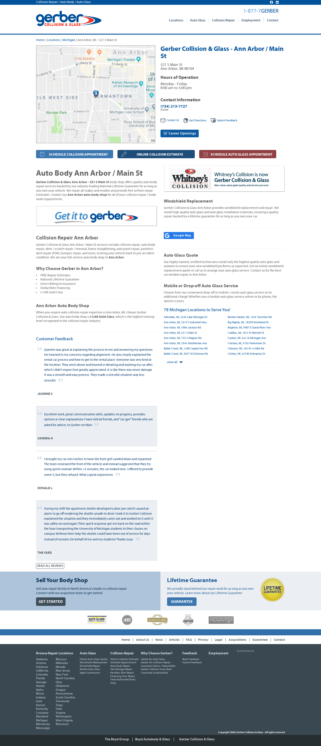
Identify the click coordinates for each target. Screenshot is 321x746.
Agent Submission (90, 672)
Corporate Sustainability (154, 672)
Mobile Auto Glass (90, 669)
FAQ (189, 640)
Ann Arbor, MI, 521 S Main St (180, 333)
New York (62, 674)
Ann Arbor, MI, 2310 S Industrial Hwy (185, 322)
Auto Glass (197, 20)
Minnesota (43, 724)
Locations (176, 20)
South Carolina (65, 697)
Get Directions (197, 120)
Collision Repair (223, 20)
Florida (40, 678)
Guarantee (260, 640)
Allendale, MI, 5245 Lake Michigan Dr (185, 317)
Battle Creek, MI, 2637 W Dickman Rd (186, 353)
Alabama (42, 659)
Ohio (59, 682)
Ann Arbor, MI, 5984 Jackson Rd (182, 327)
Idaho (39, 689)
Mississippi (43, 728)
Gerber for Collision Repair (156, 662)
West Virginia (64, 720)
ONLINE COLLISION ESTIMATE (160, 154)
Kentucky (42, 708)
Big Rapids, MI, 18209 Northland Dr (248, 322)
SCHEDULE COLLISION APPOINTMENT (78, 154)
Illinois (40, 693)
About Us (142, 640)
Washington (64, 716)
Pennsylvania (64, 693)
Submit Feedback (192, 662)
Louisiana (42, 712)
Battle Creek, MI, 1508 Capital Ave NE (186, 348)
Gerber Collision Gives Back (156, 669)
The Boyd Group (117, 739)
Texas (59, 705)
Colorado (42, 674)
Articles (174, 640)
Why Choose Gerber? (157, 653)
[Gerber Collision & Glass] (68, 18)
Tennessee (62, 701)
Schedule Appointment (123, 662)
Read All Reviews (50, 565)
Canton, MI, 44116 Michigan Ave (247, 338)
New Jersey (63, 670)
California (42, 670)
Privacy (203, 640)
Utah (59, 708)
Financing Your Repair (122, 676)
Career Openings (182, 133)
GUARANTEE (182, 601)
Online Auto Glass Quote (93, 659)
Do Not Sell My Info (245, 651)
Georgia (41, 682)
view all (172, 362)
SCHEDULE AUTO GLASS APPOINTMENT (242, 154)
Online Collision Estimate (124, 659)
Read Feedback (190, 659)
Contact (272, 20)
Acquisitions (237, 640)
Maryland (42, 716)
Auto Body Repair (120, 666)
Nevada (61, 667)
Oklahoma (62, 686)
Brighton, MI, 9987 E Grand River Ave (249, 327)
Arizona (41, 663)
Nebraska (62, 663)
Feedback (227, 120)
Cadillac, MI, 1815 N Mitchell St (246, 333)
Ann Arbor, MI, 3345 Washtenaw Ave (185, 343)
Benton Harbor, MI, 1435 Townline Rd (250, 317)
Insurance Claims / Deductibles (158, 666)
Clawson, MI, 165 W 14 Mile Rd (246, 348)
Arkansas (42, 667)
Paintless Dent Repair (122, 672)
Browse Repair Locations (54, 653)
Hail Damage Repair (121, 669)
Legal (219, 640)
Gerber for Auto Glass (153, 659)
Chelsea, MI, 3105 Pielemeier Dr (247, 343)
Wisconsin (62, 724)
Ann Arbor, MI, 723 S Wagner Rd (182, 338)
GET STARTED (51, 601)
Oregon (61, 689)
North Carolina (65, 678)
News (159, 640)
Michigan (68, 40)
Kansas (40, 705)
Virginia (61, 712)
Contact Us (172, 120)
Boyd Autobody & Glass (152, 739)
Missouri (61, 659)
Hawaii (40, 686)
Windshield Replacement (93, 662)
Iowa (39, 701)
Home (40, 40)
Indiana (41, 697)
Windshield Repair (90, 666)
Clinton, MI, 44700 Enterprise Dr (246, 353)
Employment (251, 20)
